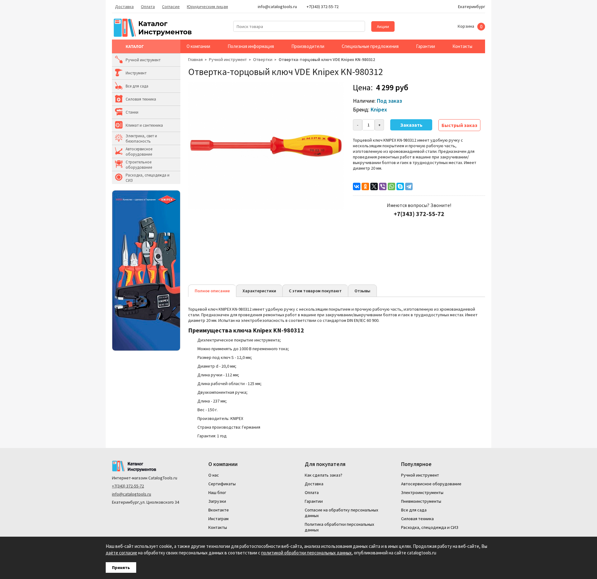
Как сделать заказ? (323, 475)
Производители (307, 46)
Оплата (148, 6)
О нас (213, 475)
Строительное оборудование (139, 164)
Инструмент (136, 73)
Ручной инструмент (143, 60)
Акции (383, 26)
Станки (132, 112)
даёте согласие (121, 553)
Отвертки (262, 59)
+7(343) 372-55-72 (128, 486)
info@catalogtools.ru (131, 494)
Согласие (171, 6)
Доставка (124, 6)
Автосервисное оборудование (139, 151)
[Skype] (400, 186)
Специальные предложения (370, 46)
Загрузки (217, 501)
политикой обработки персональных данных (306, 553)
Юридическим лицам (207, 6)
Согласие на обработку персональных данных (341, 512)
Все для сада (137, 86)
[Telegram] (409, 186)
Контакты (462, 46)
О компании (198, 46)
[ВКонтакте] (356, 186)
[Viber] (382, 186)
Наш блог (217, 492)
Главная (195, 59)
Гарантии (425, 46)
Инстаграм (218, 518)
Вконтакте (218, 510)
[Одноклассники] (365, 186)
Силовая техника (141, 99)
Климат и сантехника (144, 125)
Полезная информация (251, 46)
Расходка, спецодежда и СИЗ (147, 177)
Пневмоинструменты (421, 501)
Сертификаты (222, 484)
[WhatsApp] (391, 186)
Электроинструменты (422, 492)
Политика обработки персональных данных (339, 527)
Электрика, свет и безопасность (141, 138)
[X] (374, 186)
